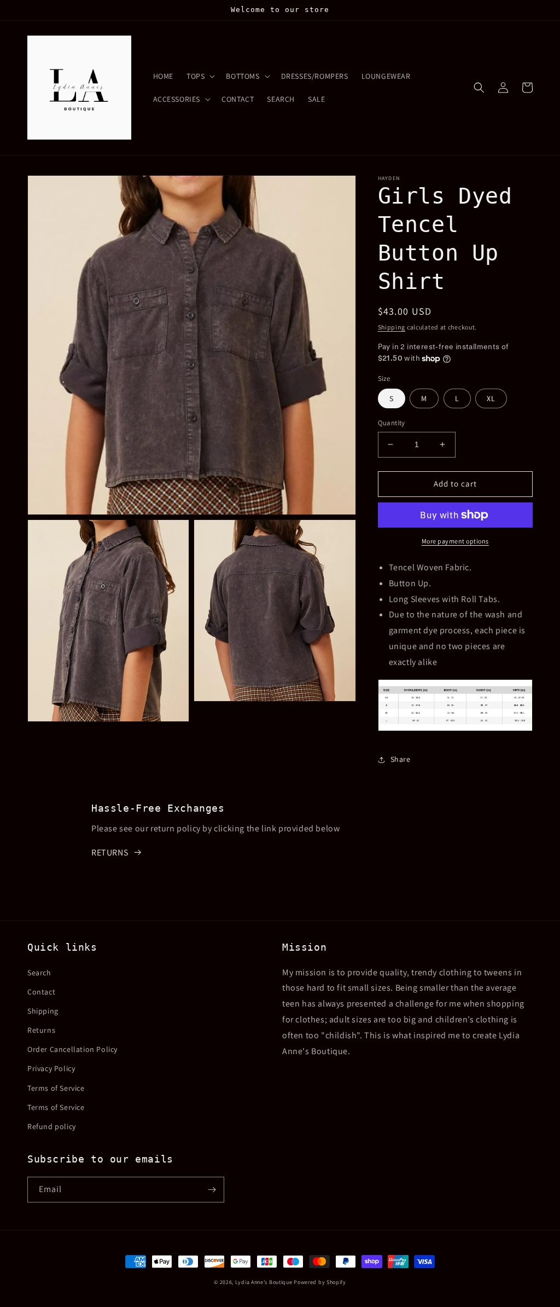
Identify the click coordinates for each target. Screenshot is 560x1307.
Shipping (392, 327)
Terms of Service (56, 1088)
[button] (199, 76)
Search (39, 973)
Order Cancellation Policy (72, 1049)
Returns (41, 1030)
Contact (41, 992)
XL (491, 398)
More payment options (455, 541)
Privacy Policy (51, 1068)
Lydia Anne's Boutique (264, 1282)
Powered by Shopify (320, 1282)
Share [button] (400, 759)
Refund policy (51, 1126)
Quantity (391, 422)
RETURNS (109, 852)
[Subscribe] (212, 1189)
